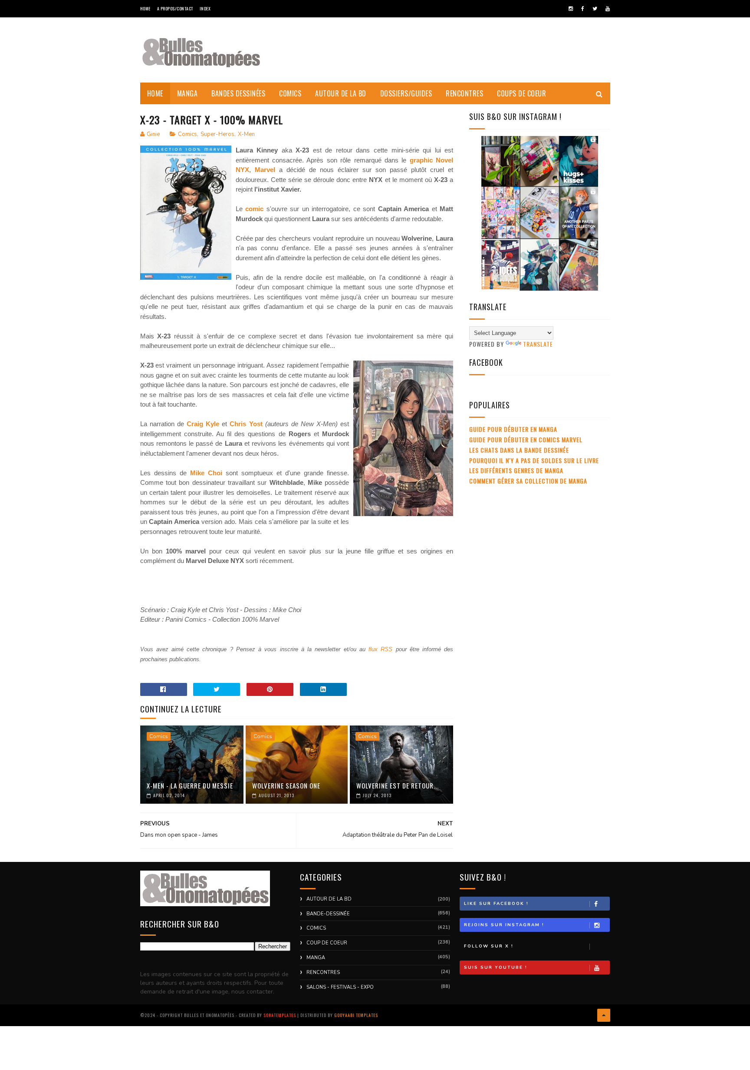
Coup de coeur (326, 943)
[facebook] (582, 8)
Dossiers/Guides (406, 93)
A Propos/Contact (175, 8)
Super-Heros (217, 134)
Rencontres (464, 93)
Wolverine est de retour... (397, 785)
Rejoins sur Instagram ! (504, 925)
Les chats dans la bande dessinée (519, 449)
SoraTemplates (279, 1015)
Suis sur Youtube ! (495, 967)
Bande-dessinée (328, 914)
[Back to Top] (603, 1015)
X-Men (246, 134)
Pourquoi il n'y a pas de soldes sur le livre (534, 460)
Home (145, 8)
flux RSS (380, 649)
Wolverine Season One (286, 785)
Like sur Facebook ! (496, 904)
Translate (538, 343)
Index (205, 8)
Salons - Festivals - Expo (340, 987)
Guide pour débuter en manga (513, 429)
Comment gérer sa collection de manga (528, 480)
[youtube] (607, 8)
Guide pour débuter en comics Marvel (525, 439)
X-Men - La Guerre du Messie (190, 785)
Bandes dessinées (238, 93)
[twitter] (594, 8)
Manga (187, 93)
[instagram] (571, 8)
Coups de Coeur (521, 93)
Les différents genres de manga (516, 470)
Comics (290, 93)
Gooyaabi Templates (356, 1015)
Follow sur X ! (488, 946)
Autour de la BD (340, 93)
